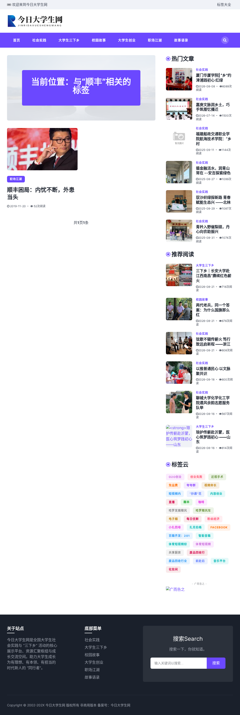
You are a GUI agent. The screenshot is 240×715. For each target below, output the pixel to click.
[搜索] (225, 40)
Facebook (219, 527)
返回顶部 (224, 705)
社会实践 (39, 40)
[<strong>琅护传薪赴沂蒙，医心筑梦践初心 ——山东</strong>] (181, 439)
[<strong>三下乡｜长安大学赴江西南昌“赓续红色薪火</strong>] (181, 278)
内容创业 (216, 493)
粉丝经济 (213, 519)
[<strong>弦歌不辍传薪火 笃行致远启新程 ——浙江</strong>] (181, 344)
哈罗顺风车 (203, 510)
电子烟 (173, 519)
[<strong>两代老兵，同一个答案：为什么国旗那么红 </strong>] (181, 312)
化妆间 (173, 569)
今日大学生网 (120, 705)
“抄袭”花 (196, 493)
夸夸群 (191, 485)
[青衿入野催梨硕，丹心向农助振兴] (181, 231)
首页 (16, 40)
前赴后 (200, 561)
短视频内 (175, 493)
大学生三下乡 (69, 40)
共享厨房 (175, 552)
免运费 (173, 485)
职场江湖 (155, 40)
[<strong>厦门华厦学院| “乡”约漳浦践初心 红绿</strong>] (181, 80)
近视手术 (217, 477)
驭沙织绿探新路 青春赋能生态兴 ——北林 (213, 200)
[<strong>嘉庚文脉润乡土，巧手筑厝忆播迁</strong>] (181, 109)
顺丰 (187, 502)
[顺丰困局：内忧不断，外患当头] (42, 149)
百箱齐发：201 (179, 535)
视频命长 (210, 485)
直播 (172, 502)
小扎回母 (175, 527)
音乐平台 (220, 561)
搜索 (216, 663)
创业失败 (196, 477)
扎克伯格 (196, 527)
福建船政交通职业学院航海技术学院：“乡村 (213, 139)
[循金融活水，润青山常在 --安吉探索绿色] (181, 173)
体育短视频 (203, 544)
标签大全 (224, 4)
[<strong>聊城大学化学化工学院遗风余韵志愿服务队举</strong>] (181, 405)
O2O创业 (175, 477)
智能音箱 (205, 535)
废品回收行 (197, 552)
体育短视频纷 (178, 544)
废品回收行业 (178, 561)
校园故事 (99, 40)
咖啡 (201, 502)
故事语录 (181, 40)
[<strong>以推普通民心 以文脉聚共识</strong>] (181, 373)
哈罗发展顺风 (178, 510)
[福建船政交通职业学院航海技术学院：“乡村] (181, 141)
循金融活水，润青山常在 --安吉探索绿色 (213, 170)
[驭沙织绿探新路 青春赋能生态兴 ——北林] (181, 202)
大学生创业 (127, 40)
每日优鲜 (193, 519)
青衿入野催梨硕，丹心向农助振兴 (213, 229)
